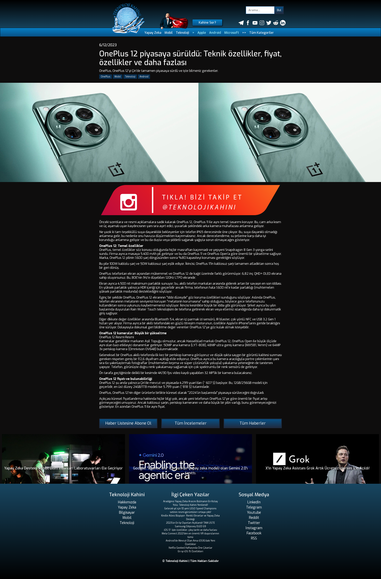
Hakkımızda (127, 502)
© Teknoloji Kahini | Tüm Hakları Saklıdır (190, 561)
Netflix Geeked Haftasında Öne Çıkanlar (190, 547)
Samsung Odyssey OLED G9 (190, 526)
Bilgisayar (127, 512)
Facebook (253, 533)
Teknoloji (182, 33)
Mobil (169, 33)
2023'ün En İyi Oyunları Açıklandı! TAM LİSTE (190, 522)
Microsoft (231, 33)
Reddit (254, 517)
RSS (254, 538)
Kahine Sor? (207, 22)
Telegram (254, 507)
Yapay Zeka (152, 33)
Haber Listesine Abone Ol (128, 423)
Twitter (254, 522)
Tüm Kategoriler (261, 33)
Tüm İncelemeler (191, 423)
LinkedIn (254, 502)
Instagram (253, 528)
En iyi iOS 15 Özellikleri (190, 551)
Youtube (254, 512)
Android (215, 33)
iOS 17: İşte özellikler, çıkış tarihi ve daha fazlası (190, 530)
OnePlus (105, 76)
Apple (201, 33)
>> (244, 33)
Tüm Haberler (253, 423)
